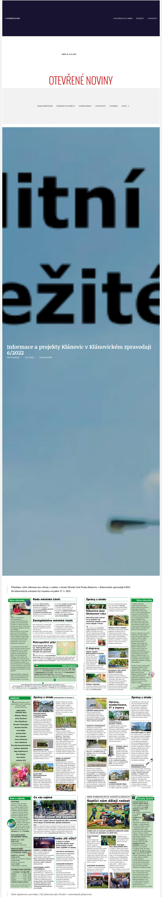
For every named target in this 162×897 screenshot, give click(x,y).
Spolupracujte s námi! (123, 18)
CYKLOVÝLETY (100, 106)
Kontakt (140, 18)
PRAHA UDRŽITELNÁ (45, 106)
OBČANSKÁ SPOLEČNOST (65, 106)
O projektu (152, 18)
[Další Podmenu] (128, 106)
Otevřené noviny (12, 18)
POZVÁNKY (114, 106)
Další (124, 106)
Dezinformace (85, 106)
